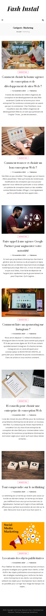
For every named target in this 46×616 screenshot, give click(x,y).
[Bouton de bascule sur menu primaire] (3, 20)
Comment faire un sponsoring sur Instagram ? (23, 327)
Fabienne (33, 91)
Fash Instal (23, 8)
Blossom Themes (14, 612)
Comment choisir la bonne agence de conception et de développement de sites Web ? (23, 81)
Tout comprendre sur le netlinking (23, 487)
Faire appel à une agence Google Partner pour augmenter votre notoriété (23, 246)
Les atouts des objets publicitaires (23, 558)
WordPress (34, 612)
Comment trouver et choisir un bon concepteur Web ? (23, 165)
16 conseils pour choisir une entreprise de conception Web (23, 408)
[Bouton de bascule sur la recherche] (43, 20)
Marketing (23, 72)
